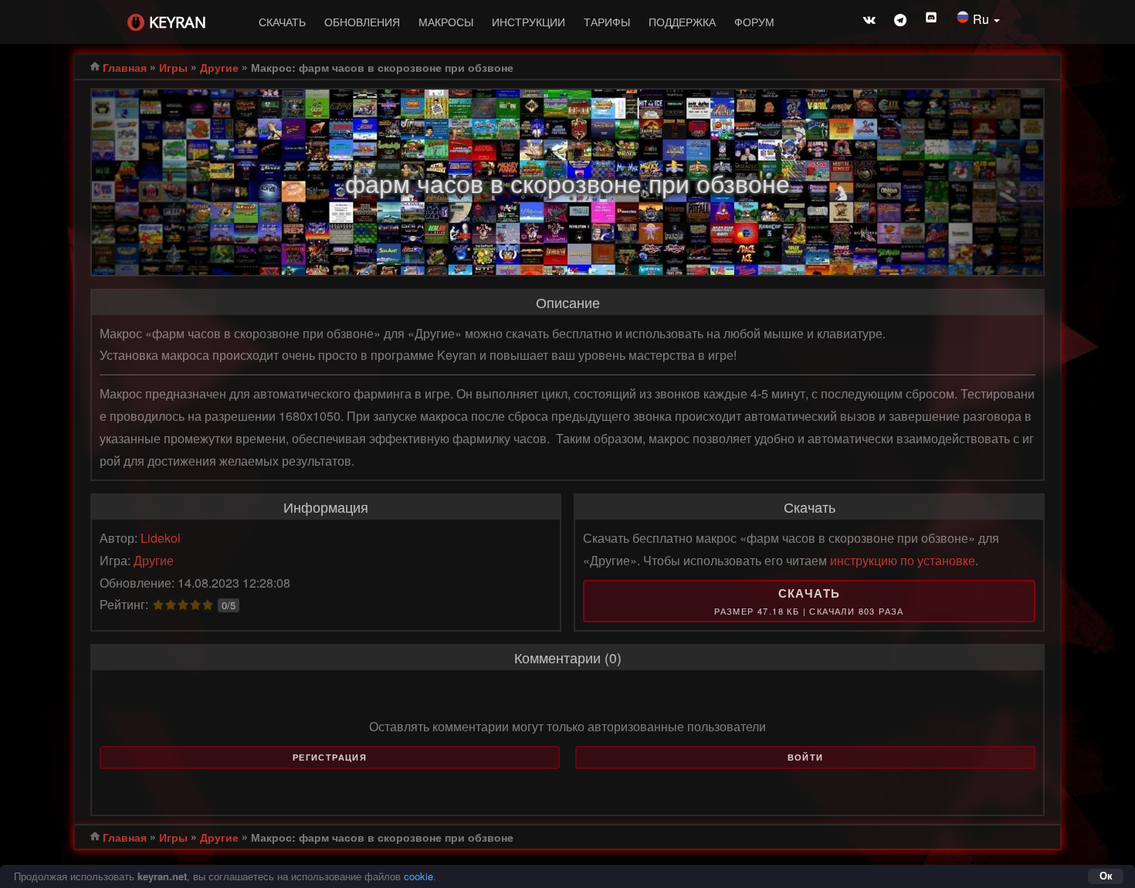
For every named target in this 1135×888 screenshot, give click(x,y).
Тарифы (607, 21)
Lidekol (161, 538)
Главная (125, 67)
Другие (219, 67)
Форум (754, 21)
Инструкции (528, 21)
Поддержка (682, 21)
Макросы (445, 21)
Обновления (362, 21)
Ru (982, 19)
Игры (173, 67)
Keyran (177, 22)
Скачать (282, 21)
